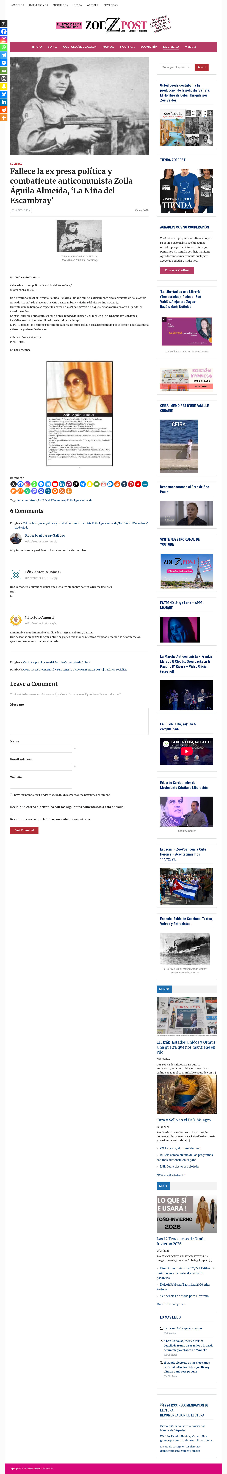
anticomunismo (27, 500)
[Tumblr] (124, 484)
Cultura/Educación (80, 46)
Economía (148, 46)
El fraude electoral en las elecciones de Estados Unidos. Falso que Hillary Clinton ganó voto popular (187, 1367)
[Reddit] (117, 484)
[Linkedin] (62, 484)
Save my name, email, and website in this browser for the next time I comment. (62, 795)
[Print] (55, 491)
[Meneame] (20, 491)
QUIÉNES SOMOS (38, 5)
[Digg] (48, 491)
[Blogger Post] (3, 78)
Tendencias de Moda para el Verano (184, 1296)
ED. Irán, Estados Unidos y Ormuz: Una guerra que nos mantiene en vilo (186, 1047)
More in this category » (171, 1174)
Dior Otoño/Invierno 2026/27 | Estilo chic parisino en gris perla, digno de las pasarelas (186, 1273)
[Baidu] (41, 491)
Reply (53, 541)
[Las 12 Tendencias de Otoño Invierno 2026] (187, 1214)
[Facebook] (20, 484)
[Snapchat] (90, 484)
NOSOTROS (17, 5)
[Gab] (27, 491)
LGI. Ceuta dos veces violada (179, 1166)
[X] (13, 484)
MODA (163, 1186)
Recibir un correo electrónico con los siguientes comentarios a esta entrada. (67, 807)
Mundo (108, 46)
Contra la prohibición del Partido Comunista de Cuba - (56, 662)
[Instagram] (27, 484)
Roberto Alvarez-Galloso (45, 535)
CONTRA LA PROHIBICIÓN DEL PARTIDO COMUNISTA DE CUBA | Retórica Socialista (75, 669)
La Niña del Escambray (52, 500)
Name (14, 741)
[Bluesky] (83, 484)
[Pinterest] (131, 484)
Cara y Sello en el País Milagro (184, 1120)
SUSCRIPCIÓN (60, 5)
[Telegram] (48, 484)
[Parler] (69, 484)
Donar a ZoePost (177, 270)
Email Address (21, 759)
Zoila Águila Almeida (79, 500)
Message (17, 704)
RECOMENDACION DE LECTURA (182, 1415)
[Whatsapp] (34, 484)
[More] (69, 491)
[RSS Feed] (62, 491)
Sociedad (171, 46)
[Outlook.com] (110, 484)
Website (16, 777)
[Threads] (76, 484)
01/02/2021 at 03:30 (36, 541)
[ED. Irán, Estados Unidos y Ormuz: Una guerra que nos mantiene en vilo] (187, 1018)
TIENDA (77, 5)
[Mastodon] (34, 491)
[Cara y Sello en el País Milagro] (187, 1096)
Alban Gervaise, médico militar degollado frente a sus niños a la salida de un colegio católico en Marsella (188, 1346)
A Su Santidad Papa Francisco (183, 1328)
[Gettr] (138, 484)
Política (127, 46)
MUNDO (164, 989)
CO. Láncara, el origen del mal (180, 1148)
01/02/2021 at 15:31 (36, 623)
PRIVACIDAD (111, 5)
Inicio (37, 46)
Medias (190, 46)
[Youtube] (55, 484)
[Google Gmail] (103, 484)
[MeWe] (145, 484)
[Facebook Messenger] (41, 484)
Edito (52, 46)
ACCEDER (92, 5)
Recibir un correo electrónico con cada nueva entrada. (50, 819)
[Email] (96, 484)
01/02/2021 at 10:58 (36, 578)
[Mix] (13, 491)
